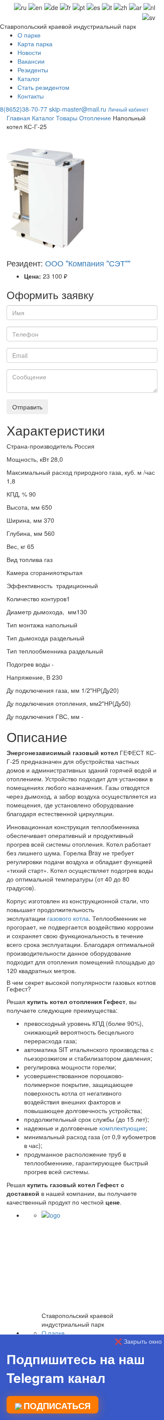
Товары (66, 117)
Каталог (28, 78)
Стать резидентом (43, 87)
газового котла (68, 918)
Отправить (27, 406)
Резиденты (32, 69)
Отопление (95, 117)
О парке (29, 35)
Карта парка (34, 43)
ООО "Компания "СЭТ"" (87, 263)
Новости (29, 52)
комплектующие (122, 1128)
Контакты (30, 96)
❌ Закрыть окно (138, 1341)
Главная (18, 117)
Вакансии (31, 61)
